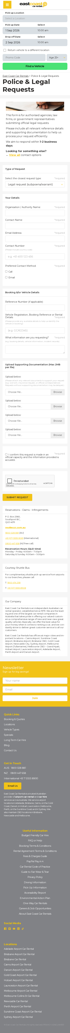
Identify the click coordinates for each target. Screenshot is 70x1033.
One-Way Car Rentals (35, 903)
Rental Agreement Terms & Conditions (35, 851)
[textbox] (35, 18)
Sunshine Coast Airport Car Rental (23, 1011)
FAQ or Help (35, 840)
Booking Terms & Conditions (35, 845)
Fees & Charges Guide (35, 856)
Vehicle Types (11, 729)
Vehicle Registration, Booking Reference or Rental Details (35, 316)
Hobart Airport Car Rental (18, 980)
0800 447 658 (12, 543)
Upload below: (13, 376)
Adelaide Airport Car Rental (19, 948)
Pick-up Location (14, 13)
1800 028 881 (12, 532)
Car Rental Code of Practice (35, 866)
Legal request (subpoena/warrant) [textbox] (30, 184)
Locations (9, 724)
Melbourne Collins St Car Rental (21, 996)
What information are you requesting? (35, 337)
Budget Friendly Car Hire (35, 835)
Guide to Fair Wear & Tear (35, 871)
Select (41, 25)
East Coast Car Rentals (15, 76)
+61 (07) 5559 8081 (14, 538)
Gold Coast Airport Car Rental (20, 975)
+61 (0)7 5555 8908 (16, 588)
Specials (8, 734)
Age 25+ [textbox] (53, 57)
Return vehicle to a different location (28, 50)
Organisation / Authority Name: (35, 207)
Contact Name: (35, 220)
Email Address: (35, 233)
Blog (6, 745)
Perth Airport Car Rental (17, 1006)
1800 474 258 (14, 582)
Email (11, 277)
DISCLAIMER (58, 1024)
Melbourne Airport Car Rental (20, 990)
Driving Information (35, 882)
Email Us (12, 785)
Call (10, 271)
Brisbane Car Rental (15, 959)
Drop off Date (13, 37)
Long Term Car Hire (15, 740)
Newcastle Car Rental (16, 1001)
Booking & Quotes (14, 719)
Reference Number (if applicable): (24, 302)
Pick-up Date (12, 25)
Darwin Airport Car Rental (18, 969)
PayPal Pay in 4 (35, 861)
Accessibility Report (35, 892)
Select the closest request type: (35, 178)
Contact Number (35, 246)
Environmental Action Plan (35, 898)
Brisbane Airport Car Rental (19, 954)
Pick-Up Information (35, 887)
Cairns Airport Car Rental (17, 964)
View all (14, 155)
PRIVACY (47, 1024)
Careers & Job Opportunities (35, 908)
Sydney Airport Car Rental (18, 1017)
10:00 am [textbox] (43, 30)
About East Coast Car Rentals (35, 913)
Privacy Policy (35, 877)
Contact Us (10, 750)
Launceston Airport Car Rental (21, 985)
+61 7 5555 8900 (29, 778)
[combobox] (35, 18)
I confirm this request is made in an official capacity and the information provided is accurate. (32, 457)
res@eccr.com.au (15, 527)
